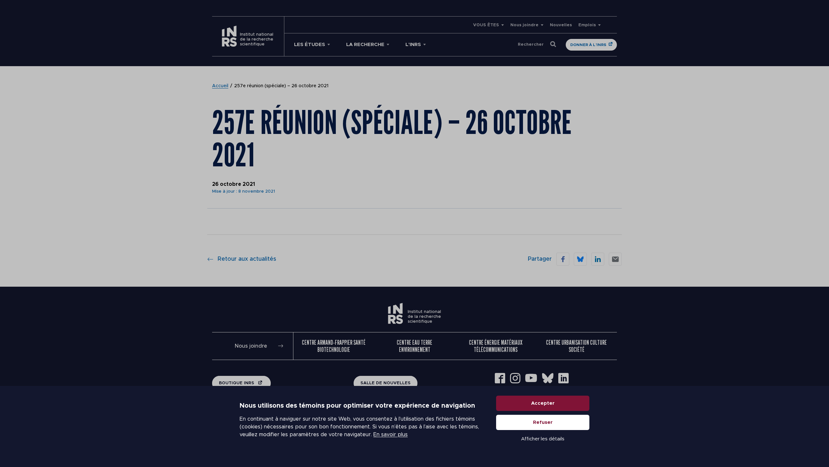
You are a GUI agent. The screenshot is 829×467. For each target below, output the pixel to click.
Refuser (543, 422)
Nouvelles (561, 25)
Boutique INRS (237, 383)
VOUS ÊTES (486, 25)
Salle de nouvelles (385, 383)
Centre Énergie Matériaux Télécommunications (495, 346)
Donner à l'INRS (588, 45)
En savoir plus (390, 434)
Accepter (543, 403)
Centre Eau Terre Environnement (414, 346)
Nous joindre (524, 25)
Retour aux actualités (247, 259)
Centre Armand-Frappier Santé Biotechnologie (334, 346)
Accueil (220, 86)
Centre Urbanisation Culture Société (576, 346)
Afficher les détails (542, 439)
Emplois (587, 25)
